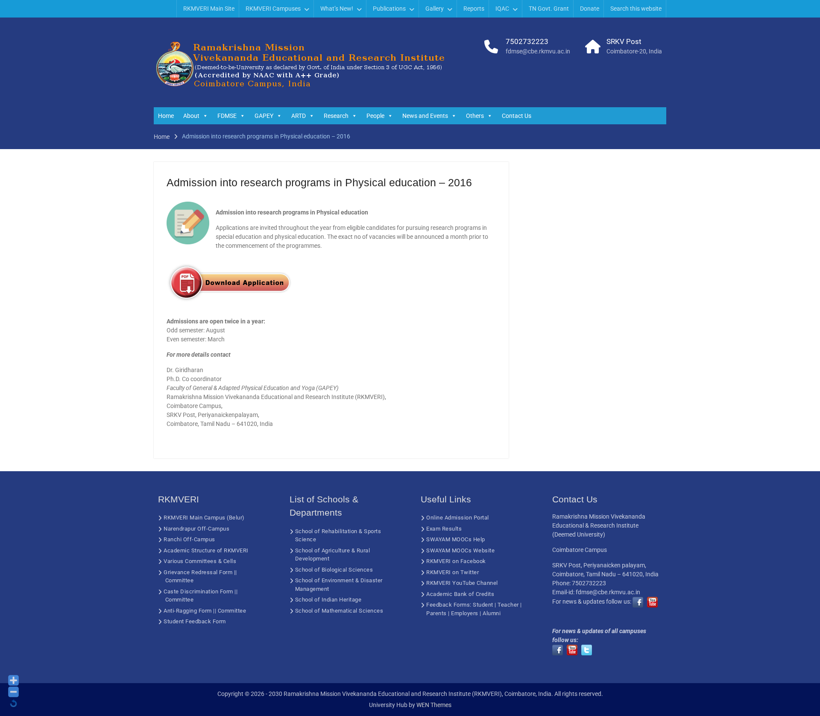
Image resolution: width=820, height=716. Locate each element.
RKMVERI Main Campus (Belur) (204, 517)
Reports (473, 8)
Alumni (492, 613)
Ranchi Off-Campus (189, 539)
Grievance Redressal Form (198, 572)
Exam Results (444, 528)
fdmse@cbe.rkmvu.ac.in (538, 51)
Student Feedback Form (195, 621)
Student (483, 605)
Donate (589, 8)
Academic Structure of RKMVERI (206, 550)
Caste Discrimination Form (198, 591)
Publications (389, 8)
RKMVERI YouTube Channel (462, 583)
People (375, 115)
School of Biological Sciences (334, 569)
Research (336, 115)
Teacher (508, 605)
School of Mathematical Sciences (339, 610)
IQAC (502, 8)
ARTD (298, 115)
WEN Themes (433, 704)
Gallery (434, 8)
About (191, 115)
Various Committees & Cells (200, 561)
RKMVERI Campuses (273, 8)
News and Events (425, 115)
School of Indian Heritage (328, 599)
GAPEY (264, 115)
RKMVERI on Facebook (456, 561)
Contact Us (516, 115)
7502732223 (527, 41)
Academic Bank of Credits (460, 594)
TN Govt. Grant (549, 8)
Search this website (636, 8)
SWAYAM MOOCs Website (460, 550)
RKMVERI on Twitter (452, 572)
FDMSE (227, 115)
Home (166, 115)
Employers (464, 613)
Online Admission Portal (457, 517)
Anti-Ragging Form (188, 610)
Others (475, 115)
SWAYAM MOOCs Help (455, 539)
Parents (436, 613)
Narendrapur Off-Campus (196, 528)
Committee (179, 580)
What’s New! (336, 8)
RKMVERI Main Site (208, 8)
